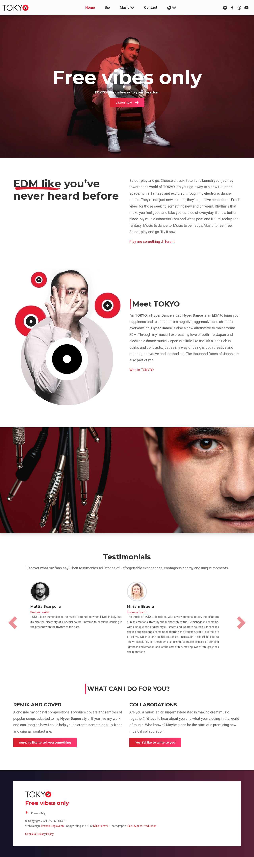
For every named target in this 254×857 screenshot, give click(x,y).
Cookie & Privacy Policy (39, 834)
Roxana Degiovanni (52, 826)
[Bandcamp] (225, 8)
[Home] (20, 7)
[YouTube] (246, 8)
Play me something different (152, 241)
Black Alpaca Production (142, 826)
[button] (171, 7)
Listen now (124, 102)
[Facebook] (232, 8)
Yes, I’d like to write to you (155, 742)
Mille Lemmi (100, 826)
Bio (107, 7)
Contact (150, 7)
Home (90, 7)
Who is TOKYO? (141, 370)
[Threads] (239, 8)
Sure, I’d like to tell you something (45, 742)
